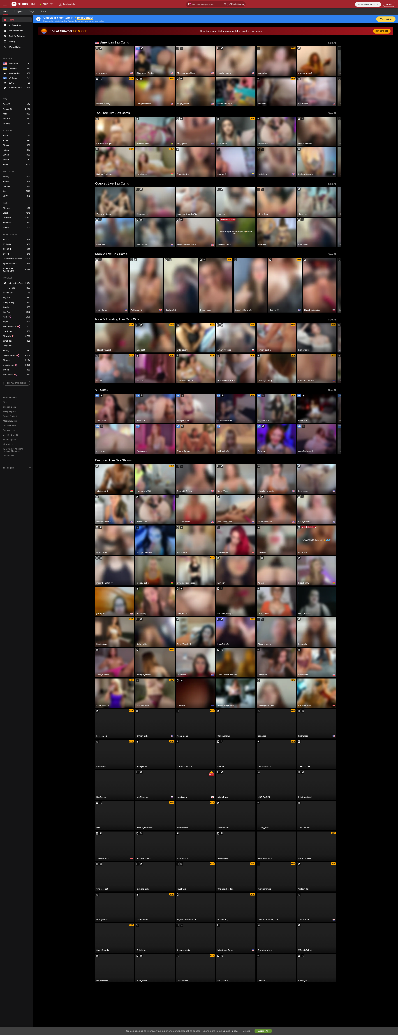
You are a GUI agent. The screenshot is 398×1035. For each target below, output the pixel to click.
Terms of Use (9, 430)
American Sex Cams (114, 42)
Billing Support (9, 412)
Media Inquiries (10, 421)
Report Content (10, 416)
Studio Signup (9, 440)
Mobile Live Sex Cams (111, 254)
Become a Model (10, 435)
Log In (389, 4)
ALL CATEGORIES (18, 383)
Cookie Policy (229, 1031)
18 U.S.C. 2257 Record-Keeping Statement (13, 450)
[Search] (224, 4)
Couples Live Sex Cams (112, 183)
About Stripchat (10, 398)
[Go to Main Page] (23, 4)
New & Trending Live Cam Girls (117, 319)
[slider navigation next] (333, 76)
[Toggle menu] (5, 4)
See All (332, 42)
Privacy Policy (9, 426)
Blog (5, 402)
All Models (8, 444)
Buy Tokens (8, 456)
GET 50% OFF (381, 31)
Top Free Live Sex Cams (112, 113)
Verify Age (386, 19)
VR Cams (101, 390)
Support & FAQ (9, 407)
